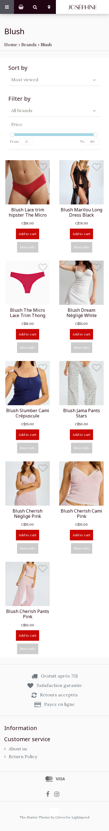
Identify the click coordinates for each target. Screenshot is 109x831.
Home (10, 44)
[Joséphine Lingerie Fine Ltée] (82, 7)
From (14, 141)
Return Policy (23, 756)
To (82, 141)
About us (18, 748)
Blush (46, 44)
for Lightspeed (77, 817)
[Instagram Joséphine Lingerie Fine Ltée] (58, 794)
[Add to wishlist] (42, 168)
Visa (60, 779)
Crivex (60, 817)
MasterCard (49, 779)
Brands (29, 44)
